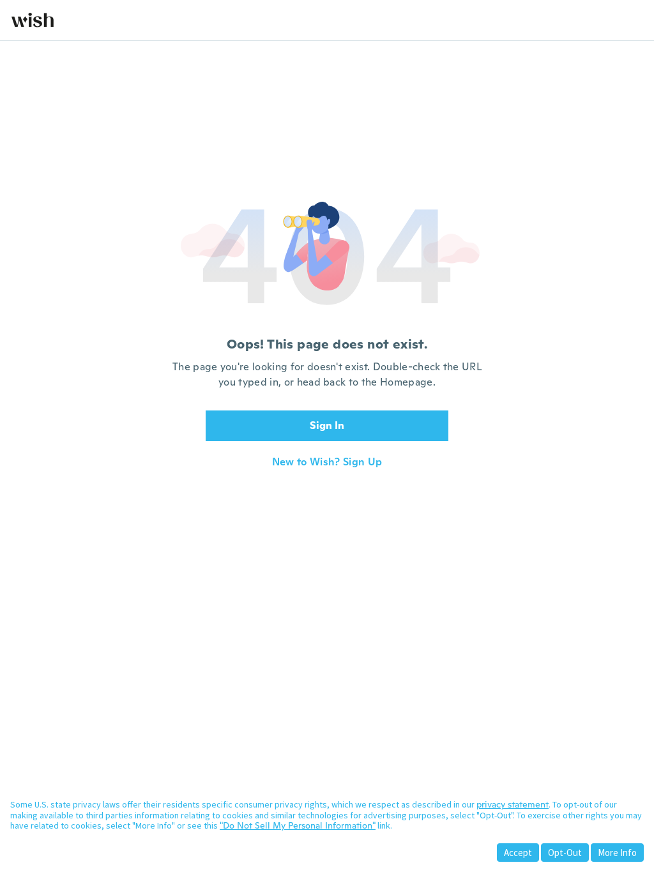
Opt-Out (565, 852)
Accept (518, 852)
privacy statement (512, 804)
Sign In (327, 425)
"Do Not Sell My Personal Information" (298, 825)
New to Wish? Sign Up (327, 462)
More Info (617, 852)
